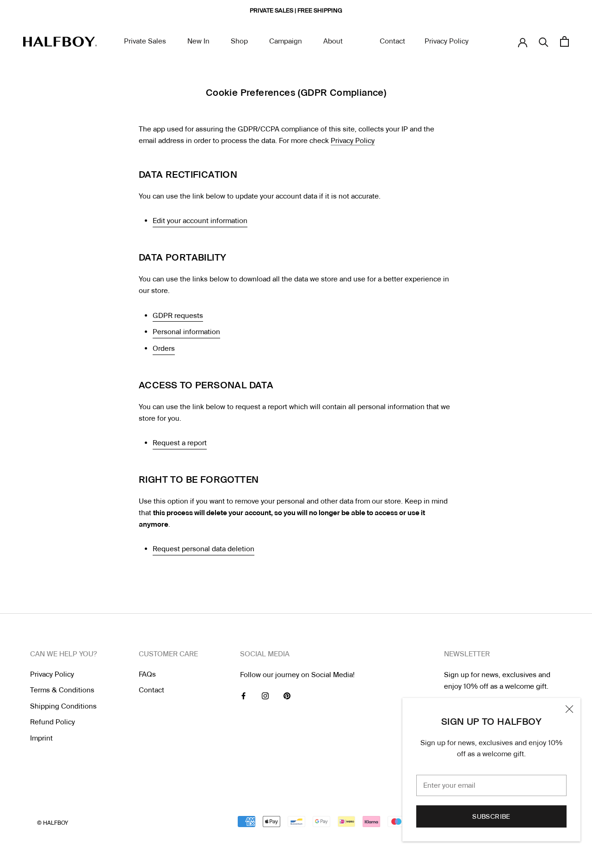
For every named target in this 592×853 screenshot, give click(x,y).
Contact (392, 41)
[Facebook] (243, 696)
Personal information (186, 331)
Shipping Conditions (63, 706)
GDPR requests (178, 315)
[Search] (544, 41)
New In (198, 41)
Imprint (41, 738)
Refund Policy (52, 722)
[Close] (569, 709)
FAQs (147, 674)
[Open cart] (564, 41)
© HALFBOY (52, 823)
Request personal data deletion (203, 549)
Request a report (180, 443)
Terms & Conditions (62, 690)
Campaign (285, 41)
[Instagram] (265, 696)
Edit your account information (200, 220)
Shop (239, 41)
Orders (164, 348)
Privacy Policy (447, 41)
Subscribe (491, 816)
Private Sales (145, 41)
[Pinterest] (287, 696)
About (333, 41)
